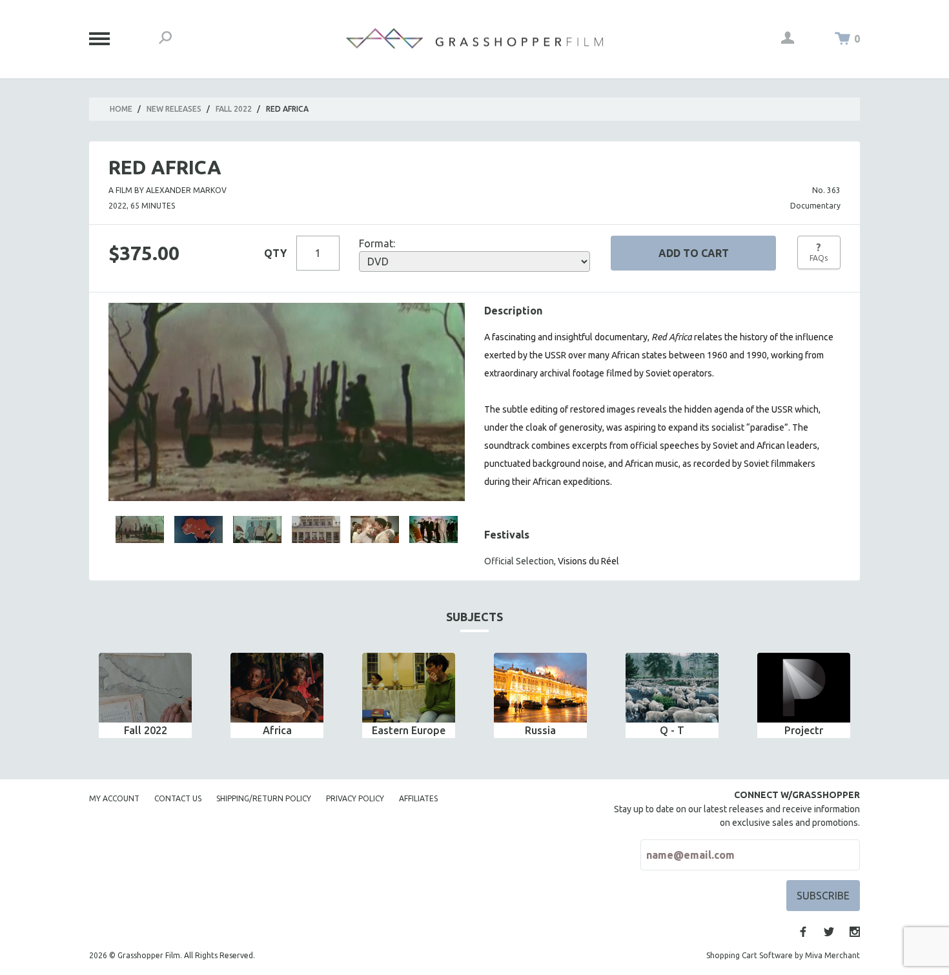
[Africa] (276, 688)
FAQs (819, 251)
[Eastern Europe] (408, 688)
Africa (277, 730)
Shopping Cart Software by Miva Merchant (783, 955)
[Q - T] (672, 688)
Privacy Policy (355, 798)
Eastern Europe (408, 730)
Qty (275, 253)
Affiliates (418, 798)
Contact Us (177, 798)
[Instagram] (855, 932)
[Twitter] (829, 932)
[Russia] (540, 688)
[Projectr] (803, 688)
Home (121, 109)
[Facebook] (803, 932)
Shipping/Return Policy (263, 798)
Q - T (672, 730)
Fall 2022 (234, 109)
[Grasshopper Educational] (474, 38)
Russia (540, 730)
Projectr (803, 730)
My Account (114, 798)
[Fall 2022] (145, 688)
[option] (145, 695)
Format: (377, 243)
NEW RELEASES (174, 109)
